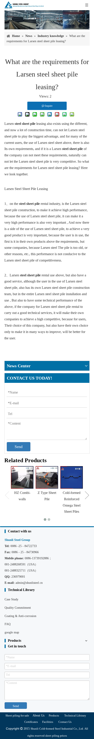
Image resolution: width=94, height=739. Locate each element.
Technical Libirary (75, 715)
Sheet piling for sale (17, 715)
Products (54, 715)
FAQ (7, 624)
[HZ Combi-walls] (22, 477)
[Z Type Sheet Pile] (47, 477)
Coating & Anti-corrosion (20, 616)
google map (12, 632)
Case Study (11, 599)
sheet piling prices (56, 735)
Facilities (47, 721)
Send (19, 446)
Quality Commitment (18, 607)
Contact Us (64, 721)
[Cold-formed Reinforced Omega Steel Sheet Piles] (71, 477)
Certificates (31, 721)
